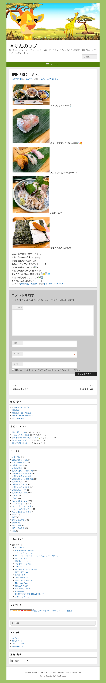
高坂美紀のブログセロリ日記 (26, 569)
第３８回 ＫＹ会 (19, 432)
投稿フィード (17, 641)
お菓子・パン (17, 465)
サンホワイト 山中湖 (23, 564)
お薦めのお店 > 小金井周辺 (22, 470)
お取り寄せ (16, 457)
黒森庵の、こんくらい (23, 561)
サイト (16, 363)
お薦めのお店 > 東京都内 (28, 284)
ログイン (15, 638)
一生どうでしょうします (24, 553)
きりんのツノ (23, 45)
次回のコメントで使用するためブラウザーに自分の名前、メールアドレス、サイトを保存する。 (48, 370)
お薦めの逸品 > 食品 (20, 492)
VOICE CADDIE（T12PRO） (23, 415)
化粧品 (14, 514)
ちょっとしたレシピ (19, 500)
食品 (14, 531)
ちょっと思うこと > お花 (21, 506)
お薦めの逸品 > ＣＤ (20, 484)
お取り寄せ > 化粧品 (20, 459)
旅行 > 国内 (16, 522)
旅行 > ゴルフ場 (18, 520)
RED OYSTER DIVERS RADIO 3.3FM (29, 594)
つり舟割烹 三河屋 (22, 588)
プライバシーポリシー (73, 672)
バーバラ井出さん (22, 577)
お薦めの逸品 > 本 (19, 490)
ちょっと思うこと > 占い (21, 509)
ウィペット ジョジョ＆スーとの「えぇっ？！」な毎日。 (37, 555)
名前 (15, 343)
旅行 (14, 517)
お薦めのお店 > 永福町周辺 (22, 479)
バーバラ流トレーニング (24, 580)
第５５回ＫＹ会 (18, 418)
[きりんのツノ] (53, 39)
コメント (18, 307)
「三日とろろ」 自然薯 (21, 435)
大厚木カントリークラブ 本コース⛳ (26, 437)
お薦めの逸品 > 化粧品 (20, 487)
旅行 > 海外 (16, 525)
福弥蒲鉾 (15, 410)
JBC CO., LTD (20, 566)
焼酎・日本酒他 (18, 528)
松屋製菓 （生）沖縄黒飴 (21, 413)
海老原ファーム (21, 558)
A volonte (19, 547)
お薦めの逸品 (17, 481)
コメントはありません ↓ (49, 79)
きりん (14, 495)
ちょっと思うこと (19, 503)
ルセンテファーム (22, 596)
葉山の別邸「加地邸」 (20, 440)
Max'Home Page (21, 583)
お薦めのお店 (17, 468)
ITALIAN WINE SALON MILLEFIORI (29, 550)
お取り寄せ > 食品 (19, 462)
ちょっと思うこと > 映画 (21, 511)
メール (16, 353)
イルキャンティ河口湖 (20, 407)
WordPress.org (17, 646)
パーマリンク (58, 284)
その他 (14, 498)
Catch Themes (60, 676)
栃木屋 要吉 (20, 575)
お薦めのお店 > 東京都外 (21, 476)
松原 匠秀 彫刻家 (21, 586)
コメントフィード (19, 643)
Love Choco (19, 591)
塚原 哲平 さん (22, 572)
